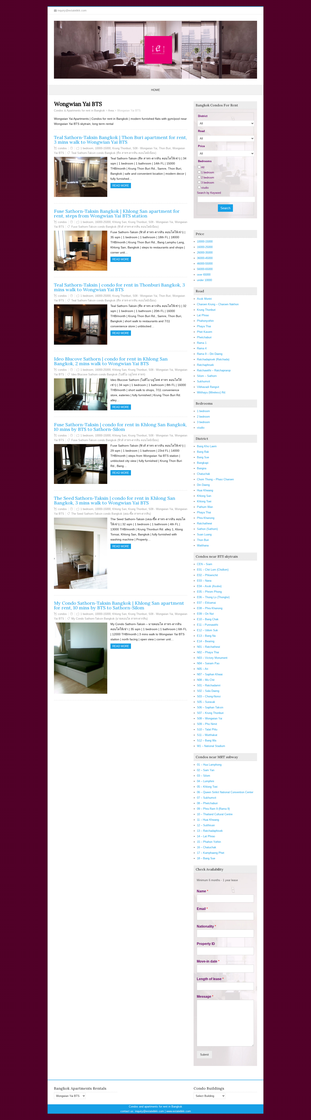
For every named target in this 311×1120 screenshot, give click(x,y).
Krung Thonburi (121, 148)
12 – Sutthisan (206, 825)
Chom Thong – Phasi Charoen (215, 479)
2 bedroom (207, 177)
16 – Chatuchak (206, 847)
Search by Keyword (209, 192)
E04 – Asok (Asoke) (209, 586)
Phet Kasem (204, 331)
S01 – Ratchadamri (208, 685)
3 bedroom (207, 182)
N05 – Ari (202, 668)
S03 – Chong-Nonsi (209, 696)
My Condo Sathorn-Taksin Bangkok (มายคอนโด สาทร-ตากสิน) (109, 618)
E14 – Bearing (205, 641)
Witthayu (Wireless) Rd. (211, 392)
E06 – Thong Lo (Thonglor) (213, 597)
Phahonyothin (205, 320)
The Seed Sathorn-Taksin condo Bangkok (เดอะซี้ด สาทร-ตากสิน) (111, 513)
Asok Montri (204, 298)
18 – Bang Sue (206, 858)
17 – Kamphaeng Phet (210, 852)
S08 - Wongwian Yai (145, 148)
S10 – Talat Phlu (207, 729)
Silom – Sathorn (207, 376)
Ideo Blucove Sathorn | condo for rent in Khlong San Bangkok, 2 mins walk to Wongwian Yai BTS (111, 361)
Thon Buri (165, 148)
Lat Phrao (203, 315)
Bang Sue (203, 457)
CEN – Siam (204, 564)
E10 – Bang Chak (208, 619)
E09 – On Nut (205, 613)
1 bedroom (86, 148)
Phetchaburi (204, 337)
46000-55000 (205, 263)
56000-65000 (205, 269)
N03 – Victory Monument (212, 657)
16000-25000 (103, 222)
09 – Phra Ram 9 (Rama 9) (213, 808)
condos (62, 148)
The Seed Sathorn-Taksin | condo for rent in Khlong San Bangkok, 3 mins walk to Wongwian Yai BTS (114, 500)
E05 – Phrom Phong (209, 591)
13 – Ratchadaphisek (210, 830)
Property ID (206, 944)
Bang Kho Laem (207, 446)
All (202, 167)
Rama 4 (201, 348)
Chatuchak (203, 473)
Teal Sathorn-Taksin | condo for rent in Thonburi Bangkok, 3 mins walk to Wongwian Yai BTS (119, 287)
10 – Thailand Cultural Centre (215, 814)
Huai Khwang (205, 490)
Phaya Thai (204, 326)
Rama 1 (201, 342)
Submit (204, 1054)
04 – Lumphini (205, 781)
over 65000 (204, 274)
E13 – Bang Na (206, 635)
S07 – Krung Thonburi (210, 713)
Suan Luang (204, 534)
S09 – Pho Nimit (207, 724)
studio (205, 187)
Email (202, 909)
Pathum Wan (205, 506)
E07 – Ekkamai (206, 602)
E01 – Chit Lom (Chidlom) (212, 569)
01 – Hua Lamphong (209, 764)
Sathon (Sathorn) (207, 529)
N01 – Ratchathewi (208, 646)
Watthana (203, 545)
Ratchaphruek (205, 364)
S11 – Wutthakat (207, 735)
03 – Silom (203, 775)
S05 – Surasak (206, 701)
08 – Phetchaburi (207, 803)
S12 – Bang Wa (206, 740)
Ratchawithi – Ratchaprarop (214, 370)
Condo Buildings (209, 1088)
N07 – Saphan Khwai (210, 674)
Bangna (201, 468)
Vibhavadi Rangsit (208, 387)
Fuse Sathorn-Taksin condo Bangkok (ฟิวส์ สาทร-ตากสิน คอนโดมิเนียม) (115, 226)
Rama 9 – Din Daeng (209, 353)
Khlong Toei (204, 501)
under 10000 (204, 280)
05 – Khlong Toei (207, 786)
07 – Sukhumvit (206, 797)
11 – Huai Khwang (208, 819)
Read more (120, 185)
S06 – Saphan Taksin (210, 707)
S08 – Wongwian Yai (209, 718)
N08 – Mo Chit (206, 679)
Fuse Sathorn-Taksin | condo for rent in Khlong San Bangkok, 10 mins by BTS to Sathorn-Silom (120, 427)
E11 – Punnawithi (207, 624)
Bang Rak (203, 451)
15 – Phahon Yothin (209, 841)
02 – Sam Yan (205, 770)
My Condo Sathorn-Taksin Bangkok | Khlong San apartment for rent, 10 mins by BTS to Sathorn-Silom (119, 605)
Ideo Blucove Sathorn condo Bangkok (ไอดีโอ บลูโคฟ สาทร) (108, 374)
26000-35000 (205, 252)
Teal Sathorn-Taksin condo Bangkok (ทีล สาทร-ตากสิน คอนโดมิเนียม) (113, 153)
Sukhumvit (203, 381)
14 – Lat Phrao (206, 836)
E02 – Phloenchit (207, 575)
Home (155, 90)
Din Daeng (203, 484)
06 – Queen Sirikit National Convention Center (225, 792)
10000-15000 (103, 148)
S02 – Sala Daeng (208, 690)
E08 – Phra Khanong (209, 608)
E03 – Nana (204, 580)
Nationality (206, 926)
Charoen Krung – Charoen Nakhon (218, 304)
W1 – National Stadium (211, 746)
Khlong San (119, 222)
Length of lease (210, 979)
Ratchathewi (204, 523)
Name (202, 891)
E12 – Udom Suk (207, 630)
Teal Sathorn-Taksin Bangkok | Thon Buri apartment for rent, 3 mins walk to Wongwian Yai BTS (120, 139)
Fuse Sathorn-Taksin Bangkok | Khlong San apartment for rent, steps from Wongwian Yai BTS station (117, 213)
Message (205, 996)
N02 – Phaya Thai (208, 652)
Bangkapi (202, 462)
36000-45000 (205, 258)
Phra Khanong (205, 518)
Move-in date (208, 961)
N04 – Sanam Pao (208, 663)
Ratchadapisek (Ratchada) (213, 359)
